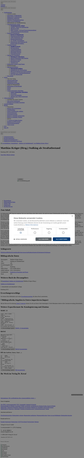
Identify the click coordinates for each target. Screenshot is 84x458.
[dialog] (42, 229)
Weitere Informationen (31, 225)
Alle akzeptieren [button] (61, 239)
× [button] (72, 216)
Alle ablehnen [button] (43, 239)
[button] (20, 239)
